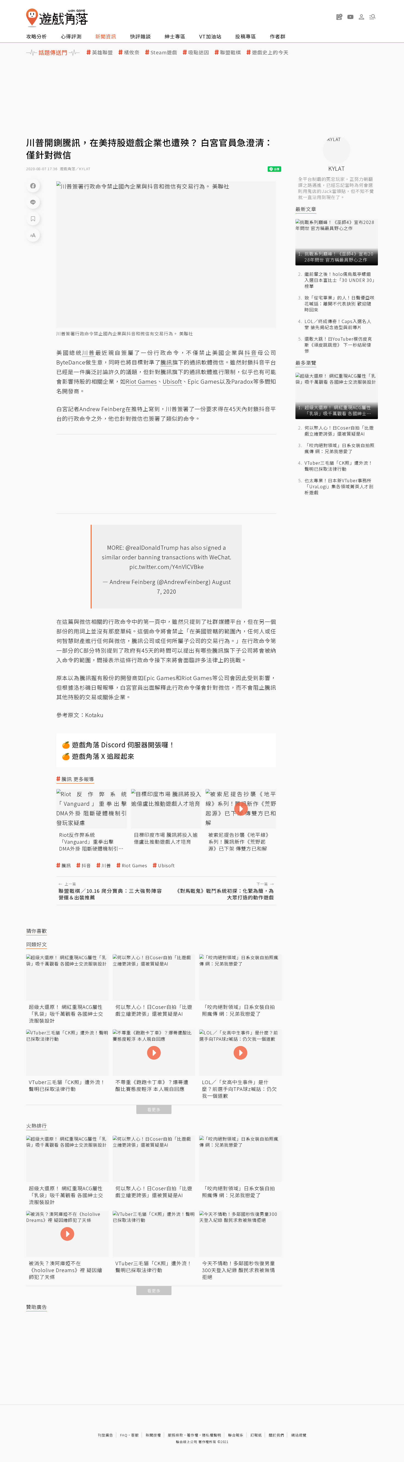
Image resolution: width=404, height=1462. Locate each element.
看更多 (154, 1109)
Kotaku (94, 715)
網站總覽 (298, 1435)
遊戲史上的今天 (270, 52)
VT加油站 (210, 36)
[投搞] (339, 16)
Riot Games (134, 865)
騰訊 (66, 865)
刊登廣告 (105, 1435)
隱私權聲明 (211, 1435)
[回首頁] (57, 18)
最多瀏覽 (305, 362)
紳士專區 (175, 36)
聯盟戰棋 (230, 52)
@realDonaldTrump (152, 547)
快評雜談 (140, 36)
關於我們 (276, 1435)
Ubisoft (166, 865)
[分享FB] (33, 185)
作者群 (278, 36)
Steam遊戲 (164, 52)
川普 (106, 865)
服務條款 (175, 1435)
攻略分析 (36, 36)
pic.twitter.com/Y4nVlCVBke (166, 567)
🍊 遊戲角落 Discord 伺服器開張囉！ (118, 744)
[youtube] (350, 16)
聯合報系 (235, 1435)
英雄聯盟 (102, 52)
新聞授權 (153, 1435)
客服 (135, 1435)
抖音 (86, 865)
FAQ (124, 1435)
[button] (372, 16)
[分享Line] (33, 202)
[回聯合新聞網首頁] (32, 18)
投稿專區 (245, 36)
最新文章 (305, 209)
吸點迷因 (198, 52)
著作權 (192, 1435)
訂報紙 (256, 1435)
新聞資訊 (105, 36)
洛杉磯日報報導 (94, 687)
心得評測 (71, 36)
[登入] (361, 17)
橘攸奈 (132, 52)
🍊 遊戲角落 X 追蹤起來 (98, 756)
